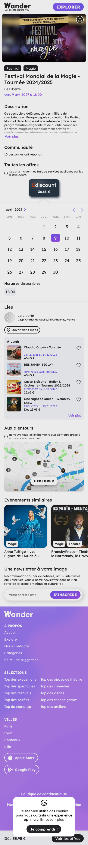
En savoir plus (52, 819)
